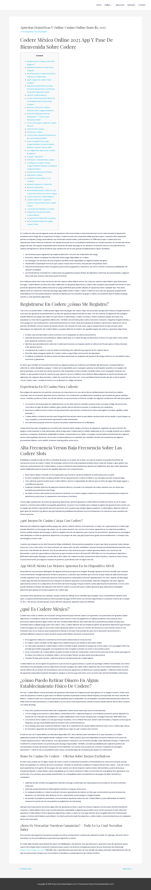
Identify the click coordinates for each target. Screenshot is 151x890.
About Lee (120, 5)
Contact (141, 5)
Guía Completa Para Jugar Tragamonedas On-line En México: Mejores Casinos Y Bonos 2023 (41, 144)
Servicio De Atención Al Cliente (39, 172)
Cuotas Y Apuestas (35, 156)
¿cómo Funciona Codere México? (40, 196)
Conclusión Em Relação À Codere (40, 209)
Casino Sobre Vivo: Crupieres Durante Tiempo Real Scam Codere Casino (41, 203)
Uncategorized (27, 31)
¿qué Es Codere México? (37, 95)
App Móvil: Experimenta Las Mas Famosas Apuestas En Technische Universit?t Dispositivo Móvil (41, 89)
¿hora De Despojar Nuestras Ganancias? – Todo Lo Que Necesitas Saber (38, 116)
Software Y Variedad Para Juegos (41, 160)
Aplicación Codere (34, 175)
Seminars (131, 5)
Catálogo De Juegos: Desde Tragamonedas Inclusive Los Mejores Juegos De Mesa (42, 166)
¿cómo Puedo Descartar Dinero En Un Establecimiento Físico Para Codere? (41, 101)
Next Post (128, 869)
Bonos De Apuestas (35, 187)
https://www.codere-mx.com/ (32, 850)
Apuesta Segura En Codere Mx (39, 184)
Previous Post (24, 869)
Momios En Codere (34, 132)
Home (98, 5)
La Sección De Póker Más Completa (41, 218)
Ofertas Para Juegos (35, 129)
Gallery (107, 5)
